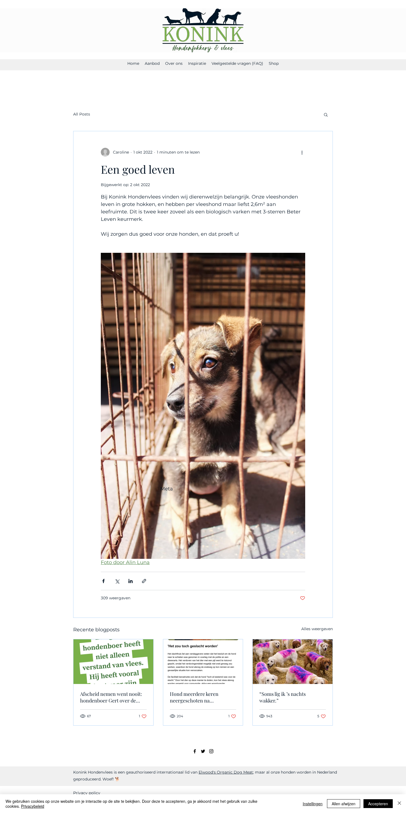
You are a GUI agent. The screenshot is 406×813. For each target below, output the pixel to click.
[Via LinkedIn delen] (130, 581)
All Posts (81, 114)
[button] (325, 114)
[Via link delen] (144, 581)
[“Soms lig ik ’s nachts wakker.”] (293, 661)
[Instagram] (211, 751)
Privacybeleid (32, 806)
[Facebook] (194, 751)
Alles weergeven (317, 628)
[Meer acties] (302, 152)
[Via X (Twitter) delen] (117, 581)
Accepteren (378, 803)
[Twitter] (203, 751)
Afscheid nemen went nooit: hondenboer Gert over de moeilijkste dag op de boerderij (111, 697)
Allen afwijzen (343, 803)
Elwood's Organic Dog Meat (226, 772)
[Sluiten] (399, 804)
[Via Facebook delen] (103, 581)
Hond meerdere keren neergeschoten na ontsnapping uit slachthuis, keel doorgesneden (200, 697)
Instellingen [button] (313, 803)
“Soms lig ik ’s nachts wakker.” (282, 697)
